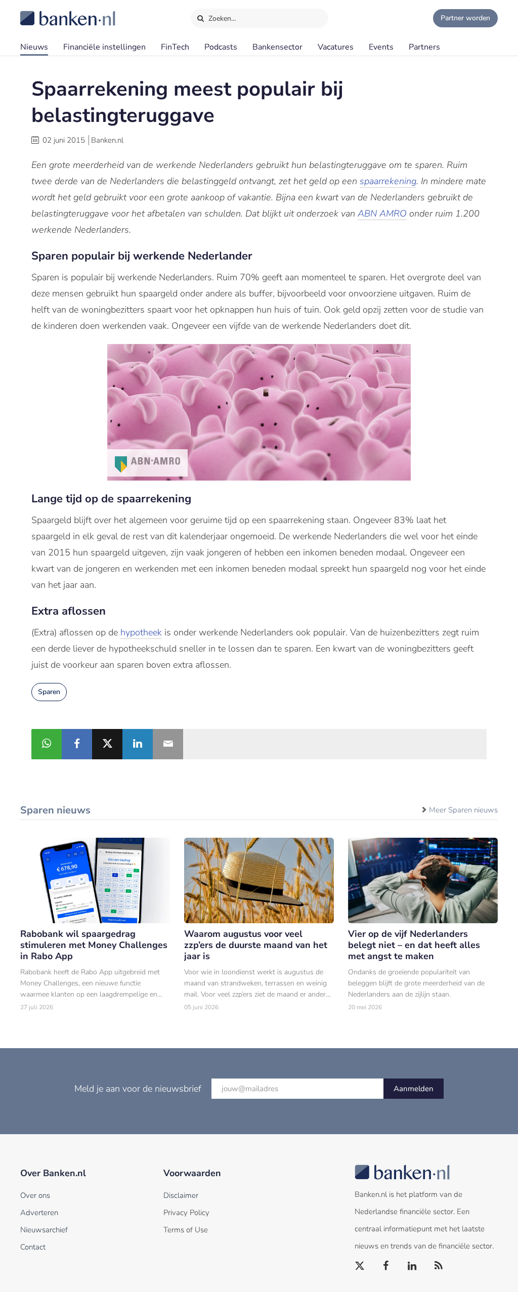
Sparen (49, 692)
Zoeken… (221, 18)
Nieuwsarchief (44, 1230)
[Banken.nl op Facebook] (386, 1266)
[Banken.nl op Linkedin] (412, 1266)
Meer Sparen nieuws (463, 810)
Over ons (35, 1195)
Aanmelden (414, 1089)
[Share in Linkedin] (137, 744)
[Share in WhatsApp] (46, 744)
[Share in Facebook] (77, 744)
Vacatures (336, 47)
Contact (33, 1247)
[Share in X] (107, 744)
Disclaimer (180, 1195)
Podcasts (220, 47)
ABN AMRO (382, 213)
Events (381, 47)
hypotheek (141, 632)
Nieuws (34, 47)
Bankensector (277, 47)
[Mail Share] (168, 744)
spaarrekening (388, 181)
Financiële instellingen (104, 47)
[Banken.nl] (43, 11)
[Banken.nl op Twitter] (360, 1266)
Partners (424, 47)
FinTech (175, 47)
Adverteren (39, 1213)
